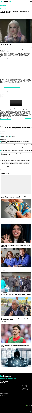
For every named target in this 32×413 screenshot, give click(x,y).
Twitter (26, 387)
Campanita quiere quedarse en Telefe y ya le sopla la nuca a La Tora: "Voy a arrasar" (16, 144)
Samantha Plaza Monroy (5, 321)
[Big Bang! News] (6, 1)
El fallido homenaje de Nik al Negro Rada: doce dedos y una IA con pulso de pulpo (14, 158)
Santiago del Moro (13, 136)
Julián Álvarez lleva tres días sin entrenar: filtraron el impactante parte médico (15, 346)
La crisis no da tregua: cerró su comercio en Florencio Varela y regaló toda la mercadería (16, 295)
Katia (6, 136)
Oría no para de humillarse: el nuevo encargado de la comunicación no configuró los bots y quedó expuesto (16, 161)
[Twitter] (3, 44)
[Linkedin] (8, 44)
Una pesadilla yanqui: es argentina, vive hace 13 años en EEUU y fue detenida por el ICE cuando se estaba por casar (14, 197)
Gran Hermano (2, 136)
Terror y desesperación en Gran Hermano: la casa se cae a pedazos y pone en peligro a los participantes (18, 128)
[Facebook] (5, 44)
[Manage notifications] (30, 411)
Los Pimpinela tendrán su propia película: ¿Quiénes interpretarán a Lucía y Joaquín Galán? (16, 270)
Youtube (25, 388)
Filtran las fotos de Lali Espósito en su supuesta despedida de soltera (13, 169)
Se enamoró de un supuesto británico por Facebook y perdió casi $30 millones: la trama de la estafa (15, 370)
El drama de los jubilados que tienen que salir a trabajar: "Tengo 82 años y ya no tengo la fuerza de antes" (16, 319)
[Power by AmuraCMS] (29, 405)
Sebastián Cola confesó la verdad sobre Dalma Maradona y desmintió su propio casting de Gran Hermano (15, 147)
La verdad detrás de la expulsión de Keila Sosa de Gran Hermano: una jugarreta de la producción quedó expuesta (18, 92)
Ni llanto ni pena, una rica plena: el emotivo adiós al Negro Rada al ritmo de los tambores (15, 163)
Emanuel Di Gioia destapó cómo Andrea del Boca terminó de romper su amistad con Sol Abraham (16, 151)
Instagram (24, 389)
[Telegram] (10, 44)
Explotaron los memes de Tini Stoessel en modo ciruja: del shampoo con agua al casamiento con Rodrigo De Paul (14, 166)
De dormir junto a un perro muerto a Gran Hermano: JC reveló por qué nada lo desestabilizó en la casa (15, 154)
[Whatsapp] (1, 44)
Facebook (25, 385)
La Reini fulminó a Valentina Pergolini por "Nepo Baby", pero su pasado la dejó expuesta (15, 246)
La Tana (9, 136)
